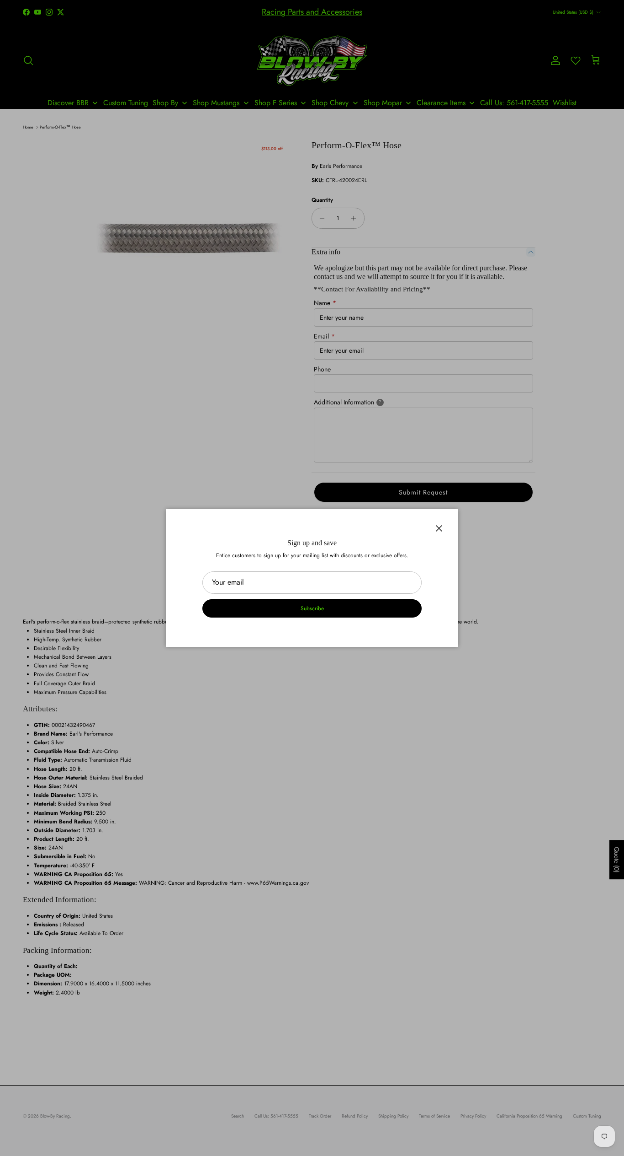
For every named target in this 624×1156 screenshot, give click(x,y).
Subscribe (312, 608)
